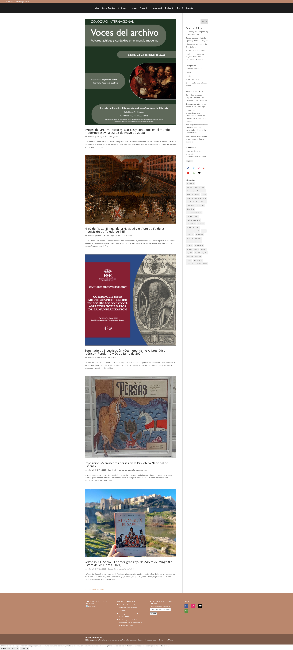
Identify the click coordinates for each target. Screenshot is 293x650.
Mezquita (198, 238)
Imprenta (201, 224)
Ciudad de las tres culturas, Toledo (121, 569)
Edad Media (190, 209)
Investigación (113, 136)
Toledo (189, 260)
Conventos (190, 205)
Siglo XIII (203, 249)
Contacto (189, 8)
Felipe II (189, 216)
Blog (178, 8)
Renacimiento (198, 245)
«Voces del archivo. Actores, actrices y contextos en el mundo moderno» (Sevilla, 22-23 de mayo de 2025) (127, 131)
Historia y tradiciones (116, 470)
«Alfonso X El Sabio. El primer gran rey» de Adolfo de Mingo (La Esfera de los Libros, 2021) (128, 563)
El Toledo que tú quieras (195, 50)
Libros (204, 231)
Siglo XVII (190, 256)
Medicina (190, 238)
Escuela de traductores (194, 213)
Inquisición (190, 227)
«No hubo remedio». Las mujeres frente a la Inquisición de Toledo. (195, 57)
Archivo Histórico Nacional (195, 187)
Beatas (204, 194)
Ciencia (203, 202)
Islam (197, 227)
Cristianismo (200, 205)
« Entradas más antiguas (94, 589)
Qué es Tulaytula (108, 8)
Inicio (97, 8)
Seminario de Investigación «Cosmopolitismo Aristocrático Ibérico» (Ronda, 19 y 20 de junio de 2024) (125, 352)
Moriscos (198, 242)
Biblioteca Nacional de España (196, 198)
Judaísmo (190, 231)
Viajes (205, 264)
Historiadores (191, 224)
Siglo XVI (204, 253)
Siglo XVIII (198, 256)
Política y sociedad (125, 235)
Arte (188, 194)
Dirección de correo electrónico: (160, 607)
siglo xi (196, 249)
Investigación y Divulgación (163, 8)
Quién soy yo (123, 8)
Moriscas (190, 242)
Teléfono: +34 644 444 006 (93, 637)
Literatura (128, 470)
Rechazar (15, 648)
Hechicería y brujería (193, 220)
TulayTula (190, 264)
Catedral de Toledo (193, 202)
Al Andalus (190, 184)
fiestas (196, 216)
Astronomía (195, 194)
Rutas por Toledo (138, 8)
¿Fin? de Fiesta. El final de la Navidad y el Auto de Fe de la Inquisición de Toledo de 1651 (124, 230)
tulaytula (91, 136)
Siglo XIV (189, 253)
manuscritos (199, 235)
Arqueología (191, 191)
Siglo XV (197, 253)
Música (188, 76)
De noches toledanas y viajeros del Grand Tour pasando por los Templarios (196, 98)
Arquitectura (201, 191)
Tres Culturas (198, 260)
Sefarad (189, 249)
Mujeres (189, 245)
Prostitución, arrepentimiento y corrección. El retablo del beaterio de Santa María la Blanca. (196, 115)
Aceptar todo (5, 648)
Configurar (24, 648)
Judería (197, 231)
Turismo (198, 264)
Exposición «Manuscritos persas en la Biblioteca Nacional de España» (126, 464)
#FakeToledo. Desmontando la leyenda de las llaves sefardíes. (196, 139)
